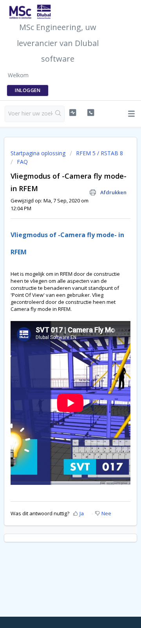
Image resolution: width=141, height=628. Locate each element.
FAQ (22, 161)
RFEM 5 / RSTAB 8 (99, 153)
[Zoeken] (58, 114)
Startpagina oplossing (39, 153)
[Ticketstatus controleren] (72, 113)
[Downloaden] (56, 313)
